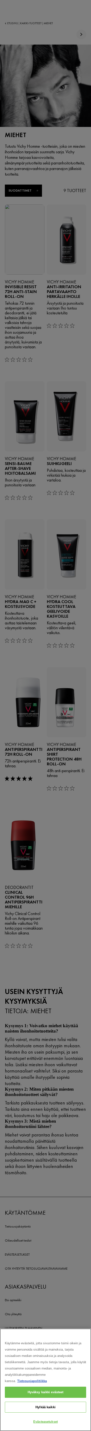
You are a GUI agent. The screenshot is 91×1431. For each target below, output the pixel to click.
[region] (45, 1380)
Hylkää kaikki (45, 1407)
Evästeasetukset (45, 1421)
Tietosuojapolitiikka (32, 1381)
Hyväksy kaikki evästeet (46, 1392)
